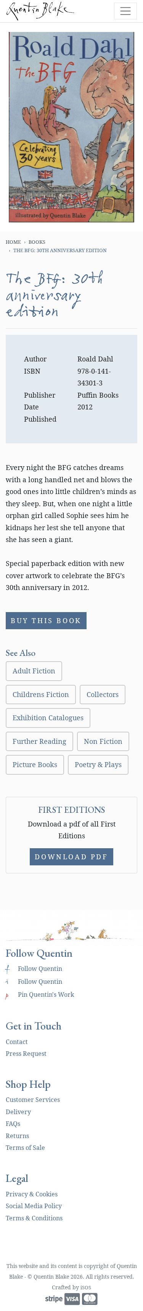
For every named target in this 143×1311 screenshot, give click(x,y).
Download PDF (71, 856)
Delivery (18, 1112)
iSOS (85, 1287)
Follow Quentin (34, 968)
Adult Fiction (34, 670)
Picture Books (35, 764)
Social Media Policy (34, 1206)
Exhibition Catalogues (48, 717)
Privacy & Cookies (32, 1194)
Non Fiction (103, 741)
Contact (17, 1042)
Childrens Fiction (41, 694)
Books (37, 241)
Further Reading (39, 741)
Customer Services (33, 1099)
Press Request (26, 1053)
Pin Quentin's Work (40, 994)
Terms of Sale (25, 1147)
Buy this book (46, 620)
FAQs (13, 1123)
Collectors (103, 694)
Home (13, 241)
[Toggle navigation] (125, 11)
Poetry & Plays (98, 764)
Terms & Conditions (34, 1218)
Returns (17, 1136)
